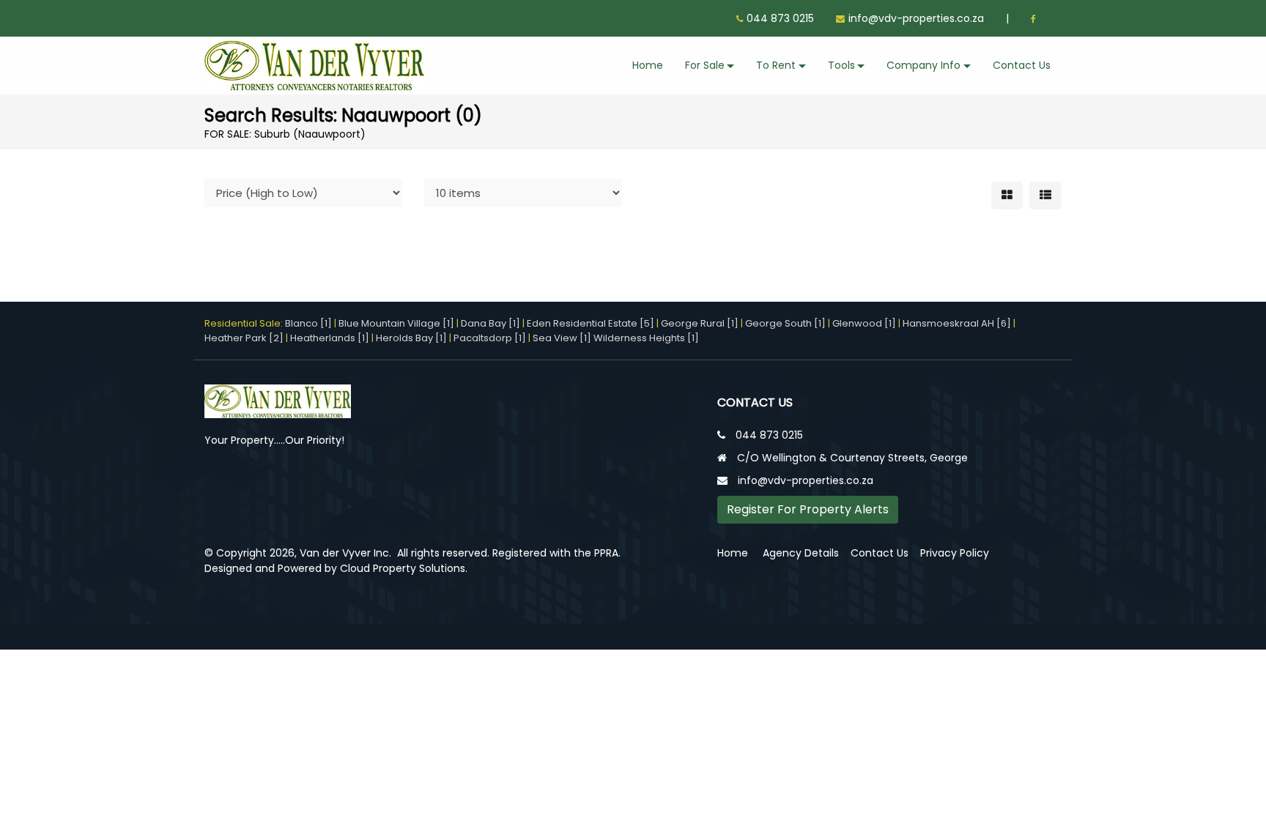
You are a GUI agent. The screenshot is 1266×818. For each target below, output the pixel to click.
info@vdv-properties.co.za (916, 18)
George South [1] (785, 323)
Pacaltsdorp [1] (490, 338)
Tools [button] (841, 65)
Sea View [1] (562, 338)
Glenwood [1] (864, 323)
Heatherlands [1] (329, 338)
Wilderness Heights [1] (646, 338)
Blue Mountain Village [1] (396, 323)
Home (647, 65)
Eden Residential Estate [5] (590, 323)
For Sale (705, 65)
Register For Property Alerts (808, 509)
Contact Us (1022, 65)
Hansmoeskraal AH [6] (957, 323)
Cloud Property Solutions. (403, 568)
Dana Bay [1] (490, 323)
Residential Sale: (244, 323)
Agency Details (801, 553)
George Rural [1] (699, 323)
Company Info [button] (923, 65)
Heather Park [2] (244, 338)
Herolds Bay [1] (411, 338)
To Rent (776, 65)
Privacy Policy (954, 553)
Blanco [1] (308, 323)
